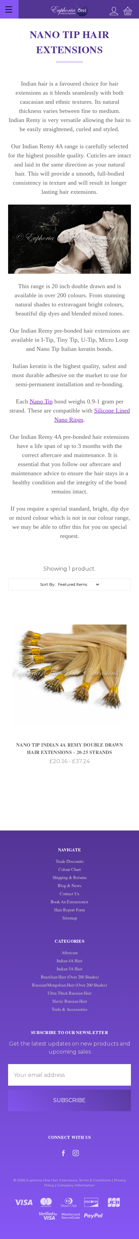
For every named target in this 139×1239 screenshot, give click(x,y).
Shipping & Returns (70, 877)
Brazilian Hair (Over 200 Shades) (70, 977)
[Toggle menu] (9, 9)
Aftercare (69, 952)
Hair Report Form (69, 910)
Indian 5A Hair (69, 969)
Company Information (76, 1185)
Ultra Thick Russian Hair (69, 993)
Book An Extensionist (69, 902)
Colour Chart (69, 869)
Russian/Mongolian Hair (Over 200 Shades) (69, 985)
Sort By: (48, 584)
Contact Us (69, 893)
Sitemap (69, 918)
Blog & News (69, 885)
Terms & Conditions (95, 1180)
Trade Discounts (70, 861)
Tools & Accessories (69, 1009)
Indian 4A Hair (69, 961)
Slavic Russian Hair (69, 1001)
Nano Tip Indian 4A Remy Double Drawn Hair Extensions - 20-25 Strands (69, 748)
